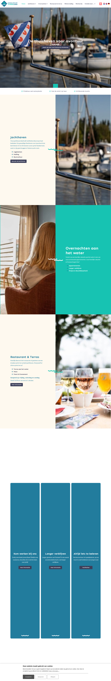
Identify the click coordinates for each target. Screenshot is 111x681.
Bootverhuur (18, 157)
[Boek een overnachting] (100, 4)
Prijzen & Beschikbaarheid (78, 271)
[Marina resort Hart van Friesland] (9, 4)
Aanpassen (41, 677)
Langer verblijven (75, 268)
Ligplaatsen (18, 152)
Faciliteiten (85, 567)
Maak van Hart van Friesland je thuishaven (55, 47)
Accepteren (28, 677)
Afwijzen (53, 677)
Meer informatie (17, 384)
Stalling (16, 154)
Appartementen (74, 266)
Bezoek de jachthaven (18, 161)
